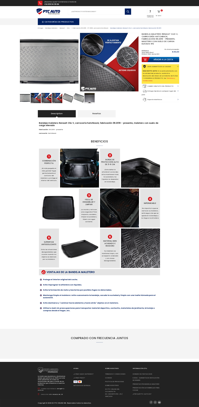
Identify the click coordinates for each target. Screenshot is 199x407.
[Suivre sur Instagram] (155, 402)
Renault (62, 28)
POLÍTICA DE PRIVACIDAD (114, 382)
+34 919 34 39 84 (51, 4)
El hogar (40, 28)
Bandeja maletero (51, 28)
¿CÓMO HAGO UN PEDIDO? (83, 374)
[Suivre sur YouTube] (159, 402)
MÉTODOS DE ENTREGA (81, 386)
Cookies (108, 378)
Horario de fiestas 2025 (142, 374)
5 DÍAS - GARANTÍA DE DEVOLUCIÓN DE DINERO (146, 379)
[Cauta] (128, 11)
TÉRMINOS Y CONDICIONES (115, 374)
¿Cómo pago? (79, 378)
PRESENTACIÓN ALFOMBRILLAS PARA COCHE (146, 389)
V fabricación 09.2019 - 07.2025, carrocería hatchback (90, 28)
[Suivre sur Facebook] (151, 402)
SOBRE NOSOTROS (112, 385)
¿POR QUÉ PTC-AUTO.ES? (142, 394)
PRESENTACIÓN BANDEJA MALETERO (146, 384)
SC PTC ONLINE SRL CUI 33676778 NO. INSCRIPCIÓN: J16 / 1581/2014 (114, 392)
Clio (68, 28)
